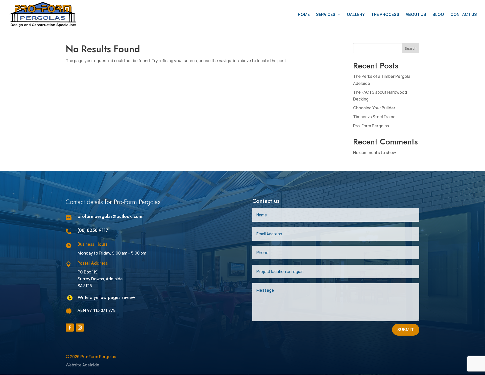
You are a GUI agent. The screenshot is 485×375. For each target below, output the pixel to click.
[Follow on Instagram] (80, 327)
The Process (385, 15)
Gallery (356, 15)
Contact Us (463, 15)
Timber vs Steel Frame (374, 116)
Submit (405, 329)
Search (411, 48)
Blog (438, 15)
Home (304, 15)
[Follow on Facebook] (70, 327)
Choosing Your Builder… (375, 108)
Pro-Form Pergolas (371, 126)
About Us (416, 15)
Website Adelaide (82, 365)
